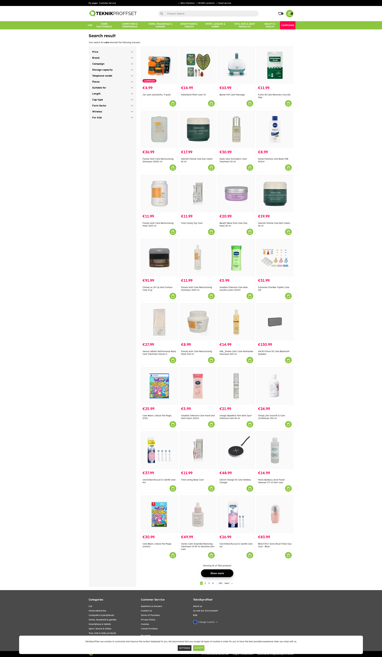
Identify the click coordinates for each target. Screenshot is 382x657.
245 (220, 583)
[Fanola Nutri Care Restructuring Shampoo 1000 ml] (198, 258)
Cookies (145, 624)
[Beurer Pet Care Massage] (236, 65)
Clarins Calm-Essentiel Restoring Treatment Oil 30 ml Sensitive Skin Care (197, 546)
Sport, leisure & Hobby (100, 628)
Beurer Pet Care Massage (232, 94)
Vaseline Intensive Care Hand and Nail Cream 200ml (198, 417)
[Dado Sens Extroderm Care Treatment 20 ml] (236, 129)
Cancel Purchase (149, 628)
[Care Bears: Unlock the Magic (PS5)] (159, 386)
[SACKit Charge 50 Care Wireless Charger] (236, 450)
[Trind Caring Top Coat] (198, 193)
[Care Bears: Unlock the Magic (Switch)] (159, 514)
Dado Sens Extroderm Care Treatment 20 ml (233, 160)
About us (197, 606)
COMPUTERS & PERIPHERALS (101, 615)
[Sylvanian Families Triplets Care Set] (275, 258)
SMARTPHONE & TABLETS (100, 624)
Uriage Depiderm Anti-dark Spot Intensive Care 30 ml (236, 417)
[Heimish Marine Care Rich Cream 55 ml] (275, 193)
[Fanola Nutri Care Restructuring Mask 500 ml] (198, 322)
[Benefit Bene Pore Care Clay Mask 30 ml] (236, 193)
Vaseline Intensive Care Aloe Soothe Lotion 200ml (234, 288)
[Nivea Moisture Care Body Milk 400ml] (275, 129)
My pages (93, 3)
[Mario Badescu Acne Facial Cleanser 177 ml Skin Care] (275, 450)
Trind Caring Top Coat (191, 223)
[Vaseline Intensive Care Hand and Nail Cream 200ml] (198, 386)
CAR (90, 606)
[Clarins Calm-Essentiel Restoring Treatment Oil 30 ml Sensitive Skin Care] (198, 514)
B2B (195, 615)
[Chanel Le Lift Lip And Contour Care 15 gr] (159, 258)
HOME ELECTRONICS (97, 610)
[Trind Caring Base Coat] (198, 450)
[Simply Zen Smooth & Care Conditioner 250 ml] (275, 386)
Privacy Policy (148, 619)
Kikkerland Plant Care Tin (193, 94)
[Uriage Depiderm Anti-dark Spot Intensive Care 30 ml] (236, 386)
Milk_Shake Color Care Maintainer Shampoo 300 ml (236, 352)
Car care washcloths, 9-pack (157, 94)
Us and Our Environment (205, 610)
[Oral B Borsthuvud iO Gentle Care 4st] (159, 450)
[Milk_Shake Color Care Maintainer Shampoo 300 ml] (236, 322)
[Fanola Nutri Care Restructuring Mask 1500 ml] (159, 193)
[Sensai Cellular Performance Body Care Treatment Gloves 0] (159, 322)
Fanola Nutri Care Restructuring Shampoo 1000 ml (196, 288)
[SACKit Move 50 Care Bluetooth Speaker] (275, 322)
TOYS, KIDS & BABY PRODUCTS (102, 633)
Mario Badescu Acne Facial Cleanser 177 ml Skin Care (271, 481)
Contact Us (146, 610)
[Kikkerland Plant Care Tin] (198, 65)
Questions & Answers (151, 606)
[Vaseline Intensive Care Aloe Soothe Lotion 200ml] (236, 258)
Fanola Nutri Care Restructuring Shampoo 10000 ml (158, 160)
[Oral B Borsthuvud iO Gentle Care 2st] (236, 514)
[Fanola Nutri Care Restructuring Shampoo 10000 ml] (159, 129)
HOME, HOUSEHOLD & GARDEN (102, 619)
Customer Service (107, 3)
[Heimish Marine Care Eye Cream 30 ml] (198, 129)
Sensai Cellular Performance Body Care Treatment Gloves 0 (159, 352)
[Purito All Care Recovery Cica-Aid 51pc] (275, 65)
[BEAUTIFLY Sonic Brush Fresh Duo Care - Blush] (275, 514)
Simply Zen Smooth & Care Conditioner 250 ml (271, 417)
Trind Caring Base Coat (192, 479)
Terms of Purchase (150, 615)
